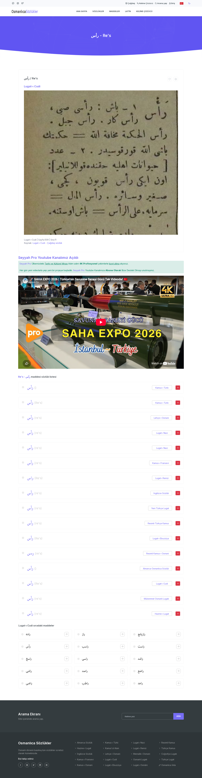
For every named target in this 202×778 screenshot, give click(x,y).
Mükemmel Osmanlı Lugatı (156, 598)
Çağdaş (131, 3)
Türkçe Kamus (168, 748)
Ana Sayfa (81, 11)
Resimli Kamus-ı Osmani (157, 553)
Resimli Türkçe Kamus (158, 523)
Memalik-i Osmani (141, 754)
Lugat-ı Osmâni (140, 765)
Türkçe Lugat (167, 759)
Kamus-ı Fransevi (160, 463)
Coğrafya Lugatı (169, 754)
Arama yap (162, 3)
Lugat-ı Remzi (162, 478)
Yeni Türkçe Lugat (160, 508)
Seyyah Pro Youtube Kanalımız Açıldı (48, 258)
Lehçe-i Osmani (161, 418)
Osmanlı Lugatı (140, 759)
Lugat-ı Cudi (32, 86)
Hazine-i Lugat (162, 614)
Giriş (173, 3)
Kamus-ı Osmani (84, 765)
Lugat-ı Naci (162, 433)
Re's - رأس (24, 376)
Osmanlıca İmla (168, 765)
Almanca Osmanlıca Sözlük (156, 568)
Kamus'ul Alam (112, 748)
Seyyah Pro (25, 263)
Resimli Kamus (168, 742)
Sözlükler (98, 11)
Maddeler (114, 11)
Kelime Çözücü (146, 3)
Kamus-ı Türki (162, 387)
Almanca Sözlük (84, 742)
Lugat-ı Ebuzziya (161, 538)
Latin (128, 11)
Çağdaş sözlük (54, 243)
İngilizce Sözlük (161, 493)
